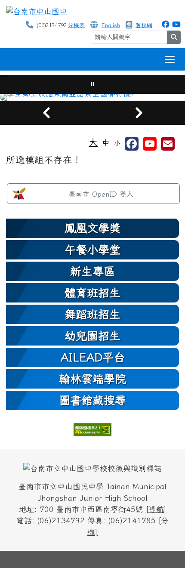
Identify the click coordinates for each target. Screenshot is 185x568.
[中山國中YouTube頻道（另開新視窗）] (176, 24)
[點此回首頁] (92, 97)
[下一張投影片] (138, 113)
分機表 (76, 25)
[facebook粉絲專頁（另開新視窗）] (132, 144)
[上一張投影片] (46, 113)
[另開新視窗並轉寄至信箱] (168, 144)
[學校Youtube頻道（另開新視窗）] (150, 144)
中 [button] (106, 142)
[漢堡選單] (170, 59)
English (111, 25)
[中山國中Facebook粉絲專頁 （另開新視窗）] (166, 24)
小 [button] (117, 143)
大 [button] (93, 142)
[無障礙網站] (92, 428)
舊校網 (144, 25)
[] (156, 509)
